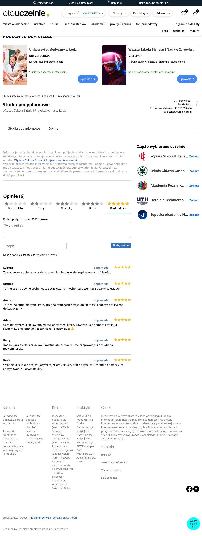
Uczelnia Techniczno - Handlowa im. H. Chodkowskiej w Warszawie (175, 200)
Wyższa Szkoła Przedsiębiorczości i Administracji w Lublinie (175, 156)
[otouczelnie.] (26, 13)
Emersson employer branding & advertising (43, 529)
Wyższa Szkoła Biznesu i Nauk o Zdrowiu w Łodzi (162, 49)
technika (179, 31)
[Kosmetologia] (15, 65)
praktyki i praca (120, 24)
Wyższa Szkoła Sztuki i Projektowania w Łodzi (34, 110)
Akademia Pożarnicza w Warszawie (175, 185)
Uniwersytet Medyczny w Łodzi (53, 49)
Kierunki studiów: (38, 61)
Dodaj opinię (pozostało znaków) (25, 219)
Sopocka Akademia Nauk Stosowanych (175, 214)
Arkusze (161, 13)
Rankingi (116, 3)
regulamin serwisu (46, 255)
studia (54, 24)
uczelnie (39, 24)
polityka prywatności (65, 517)
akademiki (98, 24)
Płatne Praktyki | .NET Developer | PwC (86, 446)
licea (165, 31)
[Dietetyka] (114, 65)
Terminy (117, 13)
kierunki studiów (75, 24)
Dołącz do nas (44, 3)
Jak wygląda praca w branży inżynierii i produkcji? (13, 450)
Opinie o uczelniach (82, 3)
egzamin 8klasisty (187, 24)
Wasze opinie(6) (193, 524)
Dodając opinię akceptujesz (30, 255)
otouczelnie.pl (11, 517)
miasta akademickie (16, 24)
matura (194, 31)
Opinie (53, 128)
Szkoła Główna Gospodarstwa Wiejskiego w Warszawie (175, 170)
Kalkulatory (139, 13)
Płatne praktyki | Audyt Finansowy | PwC (86, 457)
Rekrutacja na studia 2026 (154, 3)
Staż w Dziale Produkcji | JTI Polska (84, 419)
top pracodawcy (146, 24)
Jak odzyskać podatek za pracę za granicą (13, 419)
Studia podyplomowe (24, 128)
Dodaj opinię (121, 245)
